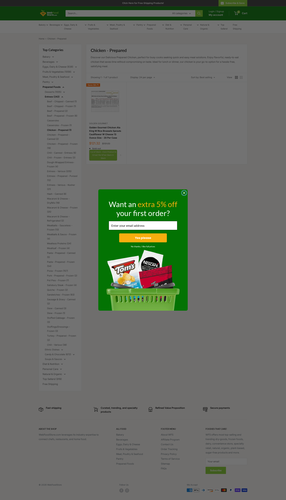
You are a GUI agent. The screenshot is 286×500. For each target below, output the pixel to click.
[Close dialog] (184, 193)
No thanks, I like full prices (143, 246)
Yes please (143, 238)
